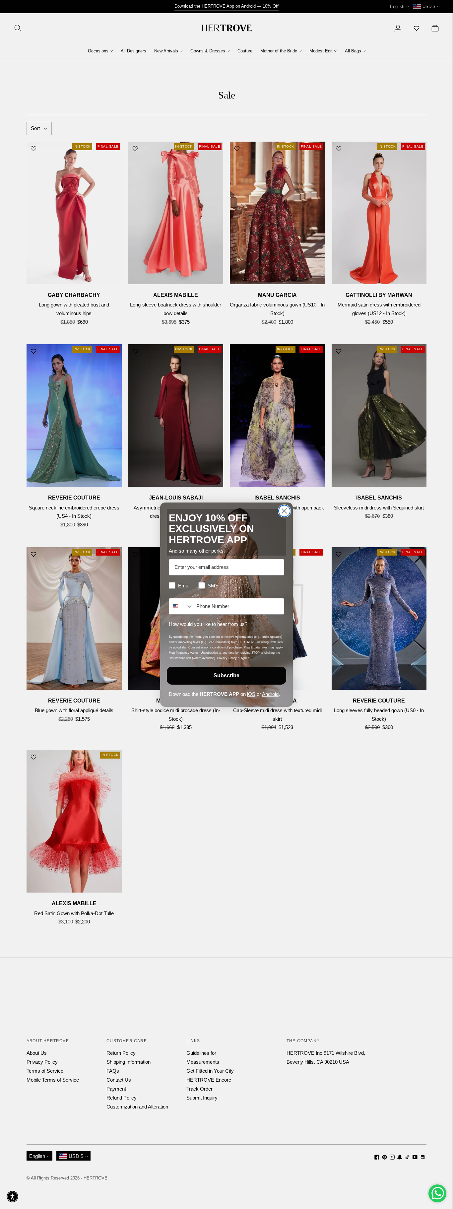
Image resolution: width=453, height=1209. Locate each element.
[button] (12, 1196)
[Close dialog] (284, 511)
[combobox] (181, 606)
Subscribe (226, 675)
